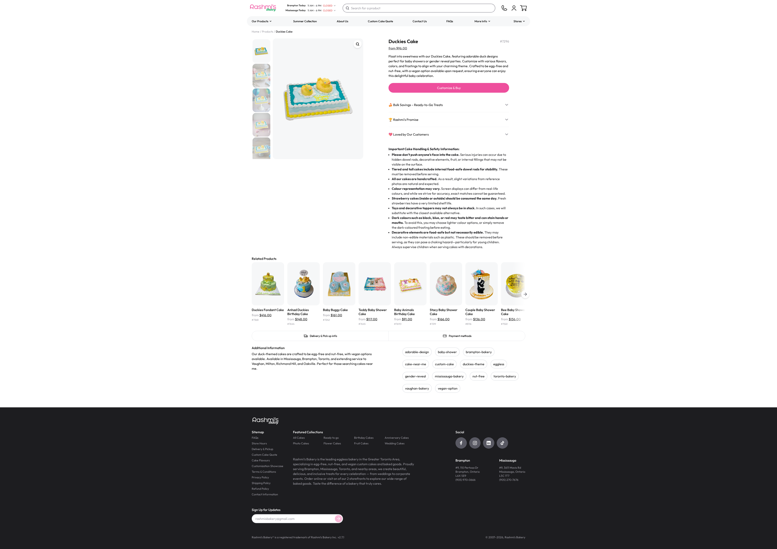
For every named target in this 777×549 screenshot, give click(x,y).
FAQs (449, 21)
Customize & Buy (449, 88)
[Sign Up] (338, 518)
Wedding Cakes (394, 443)
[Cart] (514, 8)
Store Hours (259, 443)
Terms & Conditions (264, 472)
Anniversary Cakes (397, 438)
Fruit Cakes (361, 443)
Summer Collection (305, 21)
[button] (262, 21)
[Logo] (263, 8)
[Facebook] (461, 443)
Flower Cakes (332, 443)
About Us (342, 21)
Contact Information (265, 494)
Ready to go (331, 438)
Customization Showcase (267, 466)
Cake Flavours (261, 460)
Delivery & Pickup (262, 449)
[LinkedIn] (488, 443)
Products (267, 31)
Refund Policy (260, 489)
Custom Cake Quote (380, 21)
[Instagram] (475, 443)
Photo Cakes (301, 443)
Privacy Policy (260, 477)
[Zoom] (357, 44)
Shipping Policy (261, 483)
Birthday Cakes (364, 438)
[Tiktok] (502, 443)
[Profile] (514, 8)
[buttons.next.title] (525, 294)
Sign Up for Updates (266, 510)
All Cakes (299, 438)
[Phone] (504, 8)
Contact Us (420, 21)
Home (255, 31)
